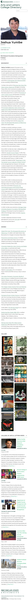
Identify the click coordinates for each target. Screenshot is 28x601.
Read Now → (12, 466)
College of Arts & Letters (8, 511)
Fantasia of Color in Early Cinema (10, 295)
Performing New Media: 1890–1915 (10, 312)
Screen (24, 78)
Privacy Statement (18, 595)
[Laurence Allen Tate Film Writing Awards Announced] (8, 539)
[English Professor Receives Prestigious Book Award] (8, 568)
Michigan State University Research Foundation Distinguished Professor (13, 209)
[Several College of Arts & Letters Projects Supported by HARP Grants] (8, 478)
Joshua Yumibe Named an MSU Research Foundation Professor (21, 443)
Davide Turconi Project (13, 152)
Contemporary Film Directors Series (16, 80)
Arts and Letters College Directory (11, 6)
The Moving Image (13, 307)
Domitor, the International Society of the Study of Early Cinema (12, 187)
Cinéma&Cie (9, 269)
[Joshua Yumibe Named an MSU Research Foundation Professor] (8, 448)
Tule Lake (17, 219)
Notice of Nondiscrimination (7, 595)
